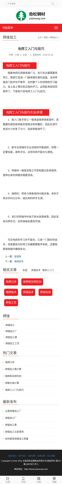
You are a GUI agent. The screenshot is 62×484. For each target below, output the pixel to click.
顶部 (54, 482)
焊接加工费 (11, 337)
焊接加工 (54, 37)
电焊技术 (18, 261)
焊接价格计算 (12, 383)
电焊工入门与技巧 (14, 390)
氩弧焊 (17, 256)
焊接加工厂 (11, 331)
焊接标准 (45, 292)
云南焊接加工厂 (13, 411)
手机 (23, 482)
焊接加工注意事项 (14, 431)
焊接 (46, 37)
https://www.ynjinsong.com (36, 469)
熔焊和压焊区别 (32, 281)
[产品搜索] (53, 2)
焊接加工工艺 (12, 343)
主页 (40, 37)
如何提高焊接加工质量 (16, 438)
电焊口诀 (11, 281)
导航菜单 (7, 27)
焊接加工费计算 (13, 369)
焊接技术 (28, 292)
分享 (7, 482)
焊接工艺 (11, 302)
